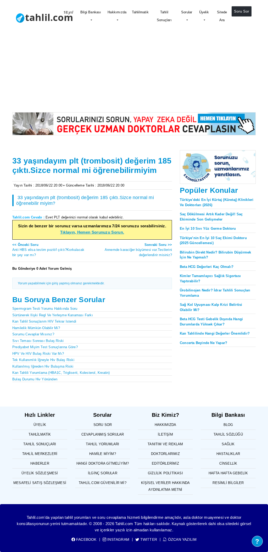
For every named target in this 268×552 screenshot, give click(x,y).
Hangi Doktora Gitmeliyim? (102, 463)
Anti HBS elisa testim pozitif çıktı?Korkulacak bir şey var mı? (48, 250)
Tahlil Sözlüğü (228, 434)
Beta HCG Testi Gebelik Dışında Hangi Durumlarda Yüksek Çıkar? (211, 321)
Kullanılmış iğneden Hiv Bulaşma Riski (42, 366)
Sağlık (228, 444)
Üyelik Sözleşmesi (39, 473)
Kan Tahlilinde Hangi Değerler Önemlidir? (215, 333)
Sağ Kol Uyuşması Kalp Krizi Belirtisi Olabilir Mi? (211, 307)
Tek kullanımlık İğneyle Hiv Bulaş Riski (43, 360)
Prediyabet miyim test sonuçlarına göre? (45, 347)
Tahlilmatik (140, 12)
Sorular (186, 12)
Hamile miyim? (102, 454)
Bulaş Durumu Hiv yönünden (34, 379)
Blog (228, 425)
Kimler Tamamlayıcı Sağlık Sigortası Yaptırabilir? (210, 278)
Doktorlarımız (165, 454)
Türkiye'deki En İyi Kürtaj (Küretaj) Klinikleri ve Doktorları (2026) (216, 202)
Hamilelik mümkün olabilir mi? (36, 328)
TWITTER (148, 539)
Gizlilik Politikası (165, 473)
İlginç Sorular (102, 473)
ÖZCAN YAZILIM (182, 539)
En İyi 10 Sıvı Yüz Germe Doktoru (208, 228)
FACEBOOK (86, 539)
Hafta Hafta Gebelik (228, 473)
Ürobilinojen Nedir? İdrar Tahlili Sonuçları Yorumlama (215, 292)
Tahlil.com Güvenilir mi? (102, 483)
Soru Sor (241, 11)
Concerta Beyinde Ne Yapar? (203, 343)
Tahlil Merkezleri (39, 454)
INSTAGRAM (117, 539)
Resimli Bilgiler (228, 483)
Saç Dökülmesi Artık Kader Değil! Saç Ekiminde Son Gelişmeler (211, 216)
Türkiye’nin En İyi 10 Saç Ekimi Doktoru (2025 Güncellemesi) (213, 240)
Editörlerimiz (165, 463)
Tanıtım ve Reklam (165, 444)
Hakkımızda (117, 12)
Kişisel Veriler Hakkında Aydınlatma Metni (165, 486)
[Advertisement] (134, 73)
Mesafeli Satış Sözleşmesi (39, 483)
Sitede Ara (222, 16)
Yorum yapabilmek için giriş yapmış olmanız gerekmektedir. (61, 283)
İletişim (165, 434)
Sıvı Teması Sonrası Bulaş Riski (38, 341)
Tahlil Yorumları (102, 444)
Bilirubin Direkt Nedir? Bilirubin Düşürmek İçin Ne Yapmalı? (215, 255)
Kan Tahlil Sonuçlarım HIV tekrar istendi (44, 321)
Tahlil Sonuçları (164, 16)
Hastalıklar (228, 454)
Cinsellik (228, 463)
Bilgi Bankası (90, 12)
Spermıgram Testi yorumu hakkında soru (44, 309)
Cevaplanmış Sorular (102, 434)
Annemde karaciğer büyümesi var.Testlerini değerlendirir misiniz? (138, 250)
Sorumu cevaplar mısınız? (33, 334)
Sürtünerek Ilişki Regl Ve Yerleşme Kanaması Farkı (52, 315)
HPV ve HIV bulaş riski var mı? (38, 354)
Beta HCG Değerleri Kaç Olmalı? (206, 267)
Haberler (39, 463)
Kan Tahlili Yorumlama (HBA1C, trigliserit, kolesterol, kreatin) (61, 373)
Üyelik (204, 12)
